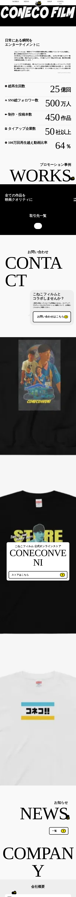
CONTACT (60, 2)
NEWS (26, 1)
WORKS (15, 1)
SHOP (49, 1)
